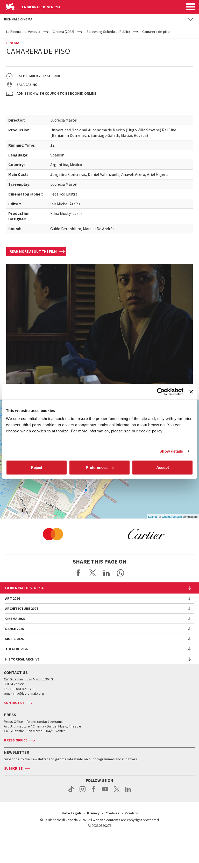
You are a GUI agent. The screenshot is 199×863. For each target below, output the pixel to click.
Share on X (92, 573)
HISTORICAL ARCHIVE (22, 659)
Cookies (112, 813)
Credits (131, 813)
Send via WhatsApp (120, 573)
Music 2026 (14, 638)
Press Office (15, 740)
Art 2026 (12, 598)
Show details (171, 451)
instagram (82, 792)
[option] (53, 534)
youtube (105, 792)
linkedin (128, 792)
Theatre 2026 (16, 649)
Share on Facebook (78, 573)
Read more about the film (33, 251)
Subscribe (13, 768)
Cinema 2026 (15, 618)
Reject (36, 467)
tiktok (71, 792)
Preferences (97, 467)
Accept (162, 467)
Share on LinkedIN (106, 573)
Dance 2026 (14, 628)
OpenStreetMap (172, 516)
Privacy (93, 813)
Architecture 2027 (21, 608)
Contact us (14, 702)
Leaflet (152, 516)
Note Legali (71, 813)
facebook (94, 792)
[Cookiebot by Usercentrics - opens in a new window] (160, 391)
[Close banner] (191, 391)
